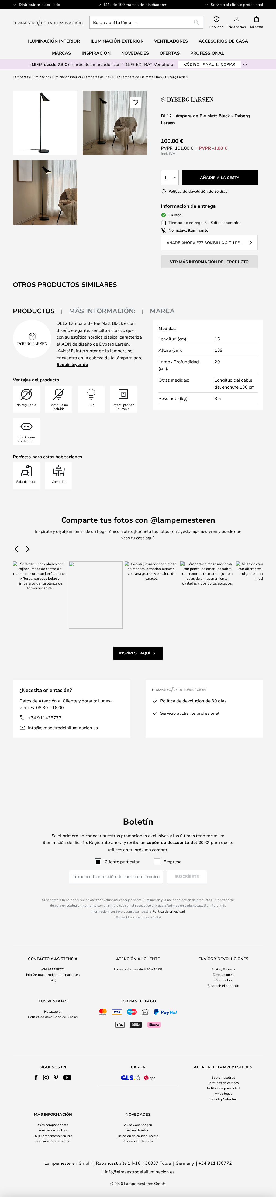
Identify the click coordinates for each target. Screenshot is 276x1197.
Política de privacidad (168, 911)
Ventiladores (171, 41)
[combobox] (146, 22)
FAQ (53, 980)
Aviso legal (223, 1093)
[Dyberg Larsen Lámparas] (188, 99)
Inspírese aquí (134, 653)
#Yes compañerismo (53, 1124)
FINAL (209, 64)
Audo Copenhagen (138, 1124)
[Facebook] (36, 1077)
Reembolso (223, 980)
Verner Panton (138, 1130)
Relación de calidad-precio (138, 1135)
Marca (162, 311)
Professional (207, 53)
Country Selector (223, 1099)
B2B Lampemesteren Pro (53, 1135)
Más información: (102, 311)
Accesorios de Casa (138, 1141)
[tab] (38, 311)
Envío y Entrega (223, 969)
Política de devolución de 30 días (53, 1017)
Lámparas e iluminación (31, 77)
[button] (45, 192)
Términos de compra (223, 1082)
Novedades (135, 53)
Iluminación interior (66, 77)
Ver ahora (163, 64)
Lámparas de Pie (96, 77)
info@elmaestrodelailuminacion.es (63, 727)
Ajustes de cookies (53, 1130)
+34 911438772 (44, 717)
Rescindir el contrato (223, 985)
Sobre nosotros (223, 1077)
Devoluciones (223, 974)
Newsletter (53, 1011)
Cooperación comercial (52, 1141)
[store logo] (48, 22)
